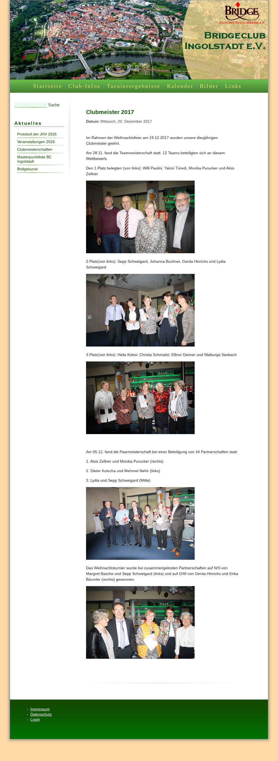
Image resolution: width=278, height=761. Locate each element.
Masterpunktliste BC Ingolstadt (34, 159)
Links (233, 86)
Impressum (40, 709)
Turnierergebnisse (133, 86)
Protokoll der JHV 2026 (37, 134)
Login (35, 719)
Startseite (47, 86)
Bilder (209, 86)
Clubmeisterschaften (34, 149)
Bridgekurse (27, 169)
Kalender (180, 86)
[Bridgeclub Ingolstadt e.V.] (139, 78)
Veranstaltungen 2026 (36, 142)
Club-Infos (84, 86)
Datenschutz (41, 714)
